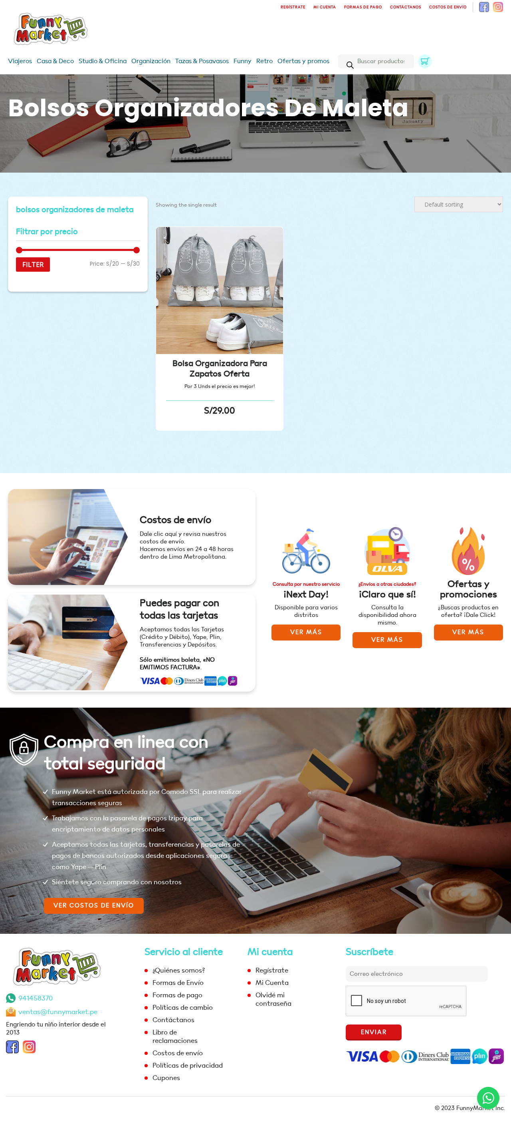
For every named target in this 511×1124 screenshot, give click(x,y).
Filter (33, 264)
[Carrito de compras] (425, 61)
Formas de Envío (178, 983)
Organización (150, 61)
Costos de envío (448, 7)
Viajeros (20, 61)
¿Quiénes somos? (179, 970)
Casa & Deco (55, 61)
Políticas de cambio (183, 1007)
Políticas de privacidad (188, 1065)
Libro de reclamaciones (175, 1036)
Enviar (374, 1032)
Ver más (306, 632)
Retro (264, 61)
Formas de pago (363, 7)
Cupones (166, 1078)
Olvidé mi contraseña (273, 999)
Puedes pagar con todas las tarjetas (179, 609)
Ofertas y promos (303, 61)
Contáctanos (405, 7)
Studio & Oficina (103, 61)
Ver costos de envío (93, 905)
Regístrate (293, 7)
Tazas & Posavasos (202, 61)
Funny (243, 61)
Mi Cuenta (324, 7)
